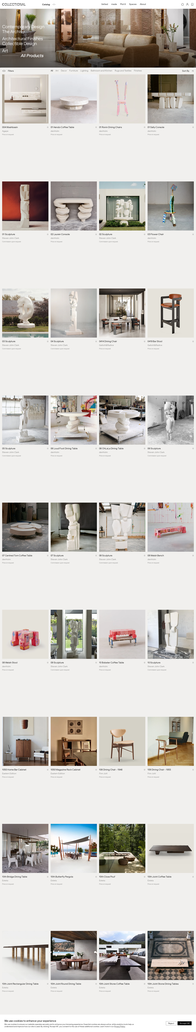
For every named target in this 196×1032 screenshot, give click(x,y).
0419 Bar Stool (155, 341)
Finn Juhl (103, 773)
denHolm (55, 131)
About (143, 4)
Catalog (46, 4)
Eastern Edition (9, 773)
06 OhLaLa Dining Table (111, 448)
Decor (64, 70)
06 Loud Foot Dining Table (64, 448)
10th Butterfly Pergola (62, 876)
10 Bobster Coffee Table (111, 662)
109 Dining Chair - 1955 (159, 769)
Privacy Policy (119, 1026)
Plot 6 (123, 4)
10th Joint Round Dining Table (66, 984)
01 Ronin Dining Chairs (110, 127)
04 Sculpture (57, 341)
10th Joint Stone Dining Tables (163, 984)
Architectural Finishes (22, 38)
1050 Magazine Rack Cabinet (65, 769)
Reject (171, 1023)
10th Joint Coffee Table (159, 876)
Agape (5, 131)
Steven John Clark (10, 238)
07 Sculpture (57, 555)
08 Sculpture (105, 555)
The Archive (13, 31)
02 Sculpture (105, 234)
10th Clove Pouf (107, 876)
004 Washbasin (10, 127)
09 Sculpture (57, 662)
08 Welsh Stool (9, 662)
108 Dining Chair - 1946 (110, 769)
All (52, 70)
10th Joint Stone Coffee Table (114, 984)
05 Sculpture (8, 448)
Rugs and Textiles (123, 70)
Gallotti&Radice (106, 345)
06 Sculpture (154, 448)
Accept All (184, 1023)
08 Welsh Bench (156, 555)
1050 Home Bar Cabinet (14, 769)
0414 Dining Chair (108, 341)
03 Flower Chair (156, 234)
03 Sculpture (8, 341)
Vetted (104, 4)
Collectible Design (19, 43)
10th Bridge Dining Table (14, 876)
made (114, 4)
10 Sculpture (154, 662)
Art (5, 50)
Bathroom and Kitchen (101, 70)
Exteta (5, 880)
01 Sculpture (8, 234)
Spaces (133, 4)
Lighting (84, 70)
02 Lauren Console (60, 234)
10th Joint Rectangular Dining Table (20, 984)
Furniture (73, 70)
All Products (32, 55)
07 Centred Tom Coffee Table (17, 555)
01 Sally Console (156, 127)
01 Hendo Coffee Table (62, 127)
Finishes (138, 70)
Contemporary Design (23, 26)
